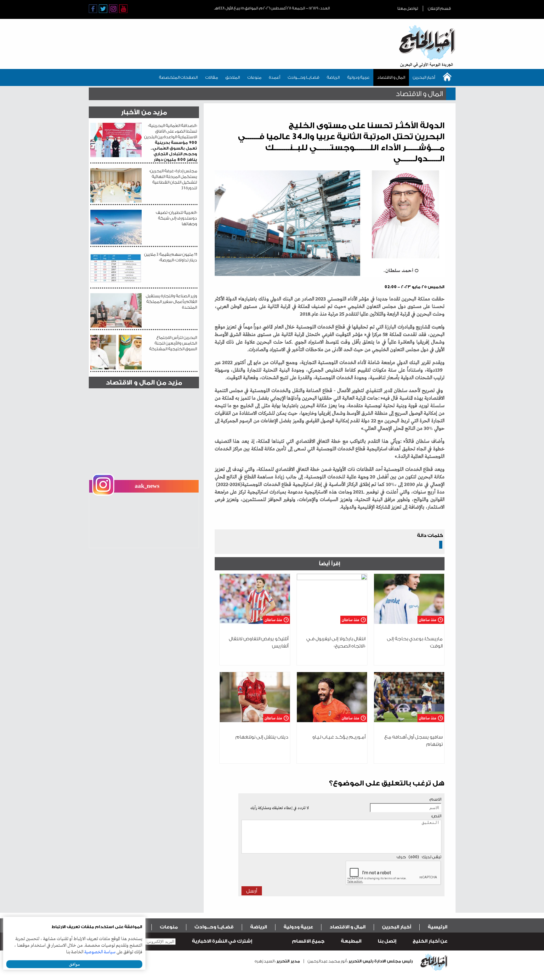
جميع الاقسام (308, 941)
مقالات (211, 77)
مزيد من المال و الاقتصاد (144, 382)
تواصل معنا (407, 8)
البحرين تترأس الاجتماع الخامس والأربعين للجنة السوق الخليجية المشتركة (173, 343)
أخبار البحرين (424, 77)
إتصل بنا (387, 941)
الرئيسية (437, 927)
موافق (74, 964)
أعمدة (274, 77)
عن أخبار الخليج (430, 941)
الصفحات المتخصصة (178, 77)
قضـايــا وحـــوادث (303, 77)
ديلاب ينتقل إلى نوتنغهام (261, 737)
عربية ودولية (358, 77)
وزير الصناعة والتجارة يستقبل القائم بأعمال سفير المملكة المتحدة (171, 302)
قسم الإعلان (439, 8)
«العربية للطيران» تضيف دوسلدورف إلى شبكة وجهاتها (176, 218)
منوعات (254, 77)
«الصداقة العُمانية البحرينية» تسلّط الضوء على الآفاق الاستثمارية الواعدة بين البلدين (170, 142)
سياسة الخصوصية (100, 952)
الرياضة (333, 77)
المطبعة (351, 941)
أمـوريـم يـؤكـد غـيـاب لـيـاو (339, 737)
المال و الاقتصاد (391, 77)
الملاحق (232, 77)
